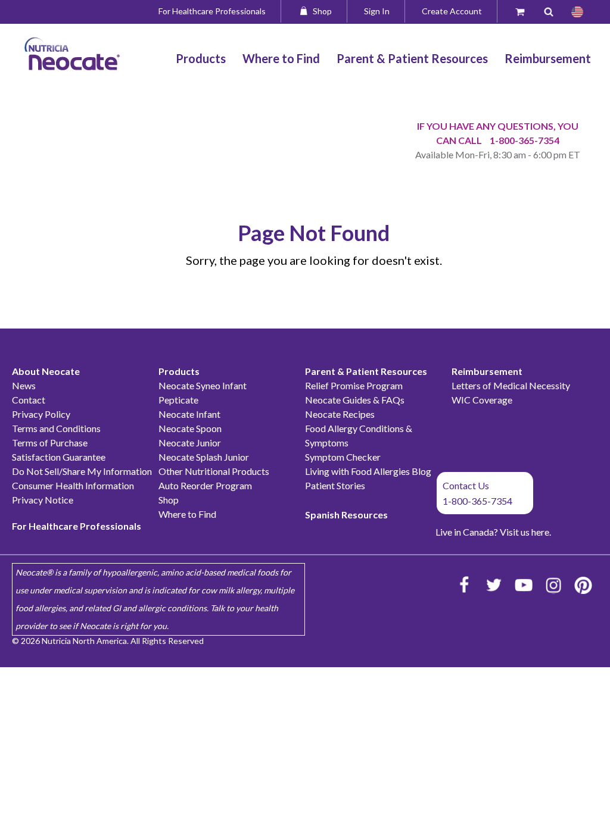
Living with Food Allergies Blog (368, 471)
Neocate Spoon (190, 428)
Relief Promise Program (354, 385)
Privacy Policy (41, 414)
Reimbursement (487, 371)
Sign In (377, 11)
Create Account (452, 11)
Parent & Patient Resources (366, 371)
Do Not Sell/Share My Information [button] (82, 471)
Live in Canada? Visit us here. (493, 531)
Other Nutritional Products (213, 471)
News (24, 385)
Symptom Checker (343, 456)
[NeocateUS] (524, 585)
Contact (28, 399)
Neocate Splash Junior (203, 456)
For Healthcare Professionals (212, 11)
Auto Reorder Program (205, 485)
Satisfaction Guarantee (58, 456)
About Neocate (46, 371)
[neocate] (464, 585)
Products (179, 371)
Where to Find (187, 514)
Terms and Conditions (56, 428)
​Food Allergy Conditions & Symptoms (358, 435)
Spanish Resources (346, 514)
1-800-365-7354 (524, 140)
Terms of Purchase (50, 442)
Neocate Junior (189, 442)
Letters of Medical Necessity (511, 385)
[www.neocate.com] (72, 53)
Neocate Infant (189, 414)
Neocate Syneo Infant (202, 385)
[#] (577, 12)
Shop (322, 11)
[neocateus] (553, 585)
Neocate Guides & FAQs (354, 399)
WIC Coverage (482, 399)
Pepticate (178, 399)
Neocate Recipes (340, 414)
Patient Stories (335, 485)
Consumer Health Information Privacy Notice (73, 492)
